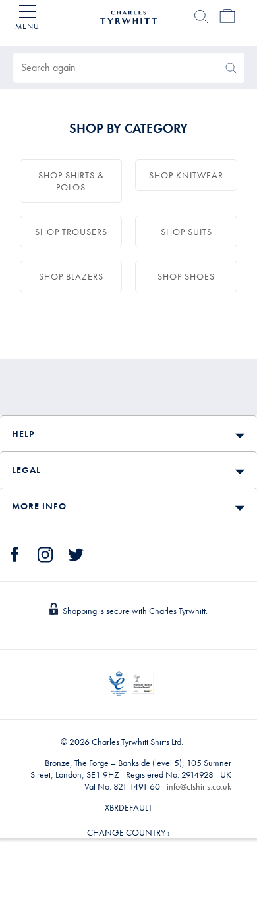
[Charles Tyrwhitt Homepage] (128, 15)
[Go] (230, 68)
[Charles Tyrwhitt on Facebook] (15, 553)
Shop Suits (186, 232)
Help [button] (23, 434)
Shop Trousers (71, 232)
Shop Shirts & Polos (71, 181)
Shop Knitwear (186, 175)
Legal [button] (26, 470)
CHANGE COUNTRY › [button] (128, 832)
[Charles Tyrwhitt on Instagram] (45, 553)
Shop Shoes (186, 276)
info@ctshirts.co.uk (199, 786)
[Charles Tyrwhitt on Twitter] (76, 553)
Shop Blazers (71, 276)
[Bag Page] (227, 16)
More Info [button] (39, 506)
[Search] (201, 16)
